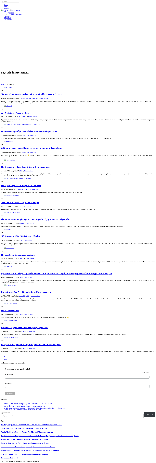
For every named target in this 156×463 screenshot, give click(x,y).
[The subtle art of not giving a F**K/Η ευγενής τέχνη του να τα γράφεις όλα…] (12, 212)
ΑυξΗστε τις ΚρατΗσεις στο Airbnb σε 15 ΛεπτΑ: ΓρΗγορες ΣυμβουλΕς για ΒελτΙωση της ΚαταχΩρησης (35, 408)
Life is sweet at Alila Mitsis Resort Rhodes (20, 236)
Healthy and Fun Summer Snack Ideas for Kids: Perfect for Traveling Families (30, 450)
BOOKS (21, 223)
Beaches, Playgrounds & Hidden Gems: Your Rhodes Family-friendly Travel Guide (28, 403)
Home (2, 84)
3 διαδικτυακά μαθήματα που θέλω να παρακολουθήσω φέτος (29, 131)
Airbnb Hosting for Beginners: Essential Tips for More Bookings (22, 409)
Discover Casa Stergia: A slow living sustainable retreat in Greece (31, 94)
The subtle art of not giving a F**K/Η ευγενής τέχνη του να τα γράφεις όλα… (36, 219)
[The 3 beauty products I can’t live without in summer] (9, 160)
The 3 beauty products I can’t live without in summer (25, 167)
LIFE (19, 116)
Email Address (10, 374)
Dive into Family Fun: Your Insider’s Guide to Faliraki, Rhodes (24, 454)
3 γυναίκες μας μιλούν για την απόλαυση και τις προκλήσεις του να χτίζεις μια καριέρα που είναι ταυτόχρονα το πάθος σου (56, 273)
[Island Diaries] (10, 10)
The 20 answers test (10, 310)
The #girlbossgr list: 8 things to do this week (21, 185)
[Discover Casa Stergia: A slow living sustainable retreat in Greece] (8, 87)
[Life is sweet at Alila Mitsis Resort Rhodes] (7, 229)
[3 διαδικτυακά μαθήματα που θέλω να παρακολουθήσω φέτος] (22, 124)
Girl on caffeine (43, 98)
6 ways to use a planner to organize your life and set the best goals (31, 344)
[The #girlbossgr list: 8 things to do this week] (17, 178)
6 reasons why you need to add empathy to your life (24, 327)
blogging (20, 189)
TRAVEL (35, 98)
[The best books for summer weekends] (9, 248)
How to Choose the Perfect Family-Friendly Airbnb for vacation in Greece (28, 447)
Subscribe (150, 414)
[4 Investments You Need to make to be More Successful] (10, 285)
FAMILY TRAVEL (25, 98)
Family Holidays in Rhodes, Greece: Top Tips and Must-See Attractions (24, 406)
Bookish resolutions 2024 (10, 458)
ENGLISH (22, 296)
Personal (24, 116)
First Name (8, 383)
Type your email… (6, 413)
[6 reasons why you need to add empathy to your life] (10, 320)
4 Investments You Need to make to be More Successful (26, 292)
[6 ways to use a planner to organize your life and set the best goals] (11, 337)
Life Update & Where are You (15, 113)
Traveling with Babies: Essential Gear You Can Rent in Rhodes (22, 405)
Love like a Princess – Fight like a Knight (20, 202)
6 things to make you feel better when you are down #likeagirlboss (31, 148)
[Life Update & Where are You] (8, 106)
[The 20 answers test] (10, 303)
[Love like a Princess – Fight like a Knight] (12, 195)
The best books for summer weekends (18, 255)
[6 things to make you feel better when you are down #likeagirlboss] (8, 141)
